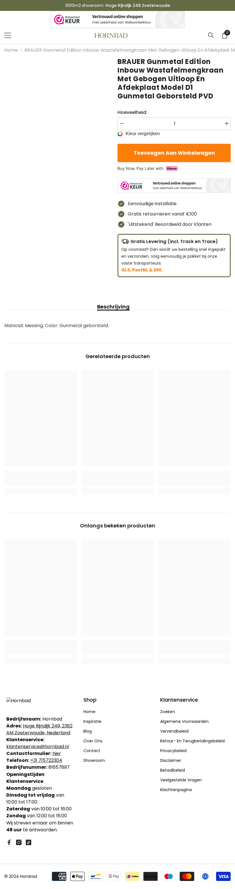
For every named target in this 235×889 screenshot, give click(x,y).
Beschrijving (113, 306)
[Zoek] (210, 35)
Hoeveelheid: (132, 112)
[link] (40, 482)
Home (11, 50)
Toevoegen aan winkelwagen (174, 152)
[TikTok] (28, 842)
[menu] (7, 35)
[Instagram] (18, 842)
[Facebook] (9, 842)
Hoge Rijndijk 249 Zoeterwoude (137, 5)
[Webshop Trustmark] (117, 19)
